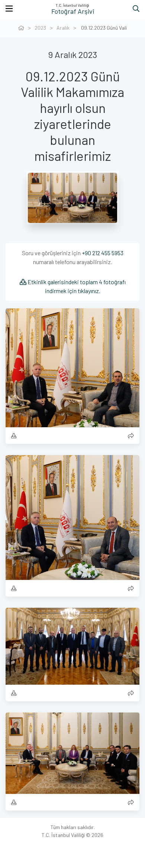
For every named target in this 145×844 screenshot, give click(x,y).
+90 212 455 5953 (102, 252)
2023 (40, 28)
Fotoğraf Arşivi (72, 11)
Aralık (63, 28)
